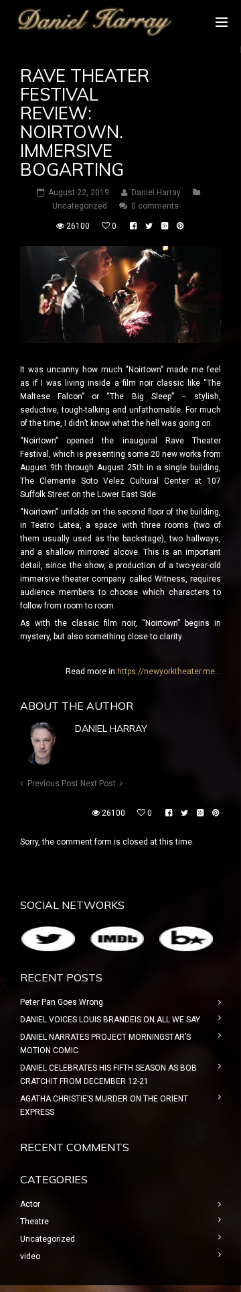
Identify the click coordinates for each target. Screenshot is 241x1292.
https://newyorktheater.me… (169, 671)
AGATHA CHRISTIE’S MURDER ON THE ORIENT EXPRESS (104, 1105)
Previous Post (52, 783)
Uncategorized (79, 206)
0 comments (155, 206)
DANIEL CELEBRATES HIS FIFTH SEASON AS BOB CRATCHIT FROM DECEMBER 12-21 (108, 1074)
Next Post (98, 783)
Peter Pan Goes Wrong (61, 1002)
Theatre (34, 1221)
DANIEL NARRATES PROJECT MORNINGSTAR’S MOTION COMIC (105, 1043)
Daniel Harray (111, 728)
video (30, 1256)
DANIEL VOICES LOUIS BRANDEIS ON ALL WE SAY (110, 1019)
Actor (30, 1204)
